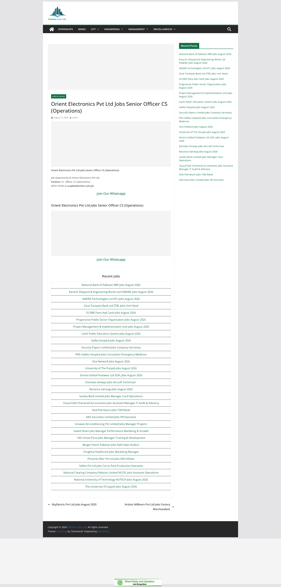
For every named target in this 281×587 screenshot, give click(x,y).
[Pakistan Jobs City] (52, 29)
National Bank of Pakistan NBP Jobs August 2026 (111, 285)
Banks (82, 29)
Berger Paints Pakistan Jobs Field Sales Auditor (111, 445)
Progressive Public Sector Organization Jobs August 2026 (111, 319)
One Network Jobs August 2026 (111, 361)
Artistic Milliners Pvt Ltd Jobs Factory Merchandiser (147, 507)
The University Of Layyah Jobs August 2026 (111, 486)
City (93, 29)
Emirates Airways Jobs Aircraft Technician (111, 382)
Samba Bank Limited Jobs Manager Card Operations (111, 396)
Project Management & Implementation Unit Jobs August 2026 (111, 326)
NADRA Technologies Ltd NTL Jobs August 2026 (111, 299)
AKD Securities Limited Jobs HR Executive (111, 417)
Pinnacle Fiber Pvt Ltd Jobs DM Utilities (110, 459)
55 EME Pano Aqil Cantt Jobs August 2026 (111, 312)
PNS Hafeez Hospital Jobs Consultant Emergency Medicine (111, 354)
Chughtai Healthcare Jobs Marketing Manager (111, 452)
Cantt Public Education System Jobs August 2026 (110, 333)
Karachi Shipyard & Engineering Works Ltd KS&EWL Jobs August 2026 (111, 292)
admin (75, 117)
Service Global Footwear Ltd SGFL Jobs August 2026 (111, 375)
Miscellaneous (163, 29)
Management (136, 29)
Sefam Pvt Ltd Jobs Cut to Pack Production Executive (111, 466)
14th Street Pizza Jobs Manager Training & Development (111, 438)
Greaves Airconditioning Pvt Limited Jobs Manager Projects (111, 424)
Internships (65, 29)
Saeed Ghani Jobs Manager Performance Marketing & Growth (111, 431)
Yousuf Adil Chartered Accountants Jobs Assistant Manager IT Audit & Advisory (111, 403)
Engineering (112, 29)
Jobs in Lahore (58, 96)
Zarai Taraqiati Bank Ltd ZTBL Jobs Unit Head (111, 305)
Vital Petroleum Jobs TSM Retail (111, 410)
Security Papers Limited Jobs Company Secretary (111, 347)
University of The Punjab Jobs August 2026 (111, 368)
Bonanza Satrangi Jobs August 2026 (111, 389)
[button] (97, 29)
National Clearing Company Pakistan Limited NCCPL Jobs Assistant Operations (111, 472)
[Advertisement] (111, 67)
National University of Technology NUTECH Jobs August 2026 (111, 479)
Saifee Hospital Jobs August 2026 (111, 340)
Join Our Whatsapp (111, 193)
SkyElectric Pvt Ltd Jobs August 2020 (74, 504)
